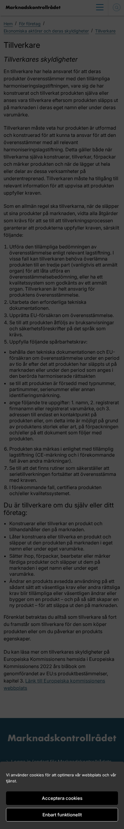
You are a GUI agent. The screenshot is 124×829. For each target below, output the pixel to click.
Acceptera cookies (62, 798)
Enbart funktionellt (62, 815)
